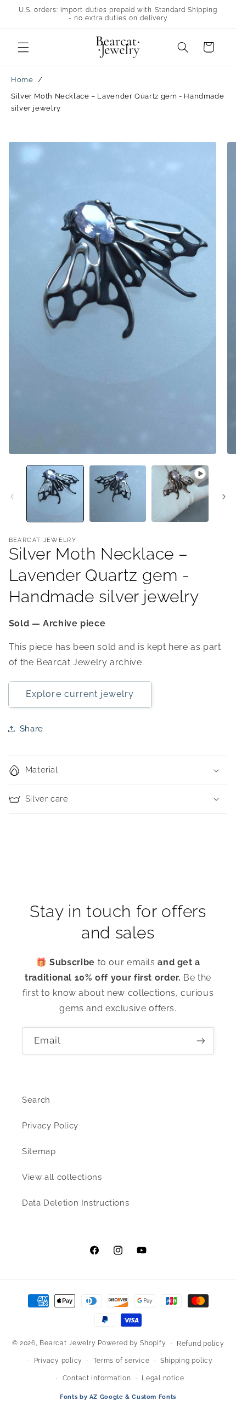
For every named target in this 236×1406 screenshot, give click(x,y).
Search (36, 1099)
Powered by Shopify (132, 1343)
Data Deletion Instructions (75, 1202)
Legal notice (163, 1378)
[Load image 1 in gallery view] (55, 493)
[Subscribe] (200, 1040)
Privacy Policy (50, 1125)
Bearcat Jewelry (67, 1343)
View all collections (62, 1177)
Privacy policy (58, 1360)
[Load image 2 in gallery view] (117, 493)
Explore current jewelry (80, 694)
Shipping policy (186, 1360)
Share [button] (31, 728)
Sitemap (38, 1151)
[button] (23, 47)
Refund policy (200, 1343)
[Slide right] (224, 497)
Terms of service (121, 1360)
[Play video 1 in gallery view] (179, 493)
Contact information (97, 1378)
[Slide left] (12, 497)
